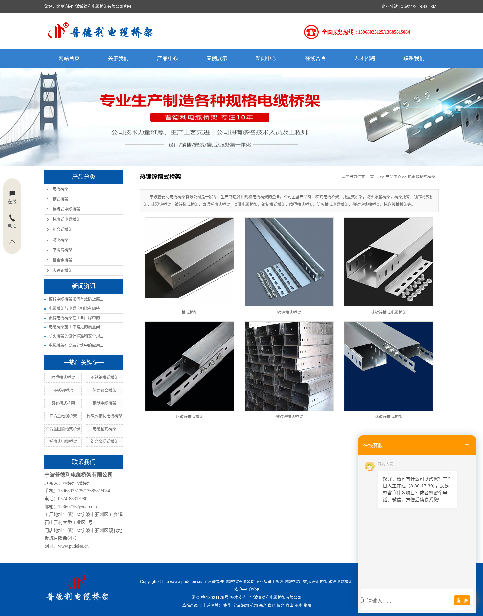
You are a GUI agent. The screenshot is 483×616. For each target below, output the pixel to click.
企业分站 (390, 6)
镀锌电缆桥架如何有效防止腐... (76, 299)
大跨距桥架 (62, 270)
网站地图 (408, 6)
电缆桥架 (60, 189)
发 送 (462, 600)
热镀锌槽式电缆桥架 (388, 312)
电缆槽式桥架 (104, 429)
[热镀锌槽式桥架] (189, 366)
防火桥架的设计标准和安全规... (76, 336)
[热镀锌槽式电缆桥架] (388, 262)
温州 (245, 605)
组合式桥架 (62, 229)
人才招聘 (364, 58)
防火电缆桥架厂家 (291, 582)
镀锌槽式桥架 (63, 403)
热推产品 (190, 605)
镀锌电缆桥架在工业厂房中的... (76, 318)
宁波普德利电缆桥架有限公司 (275, 597)
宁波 (236, 605)
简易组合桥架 (104, 390)
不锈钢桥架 (62, 250)
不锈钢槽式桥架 (104, 377)
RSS (423, 6)
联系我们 (414, 58)
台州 (272, 605)
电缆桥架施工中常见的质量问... (76, 327)
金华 (227, 605)
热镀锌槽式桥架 (421, 177)
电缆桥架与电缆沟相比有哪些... (76, 308)
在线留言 (315, 58)
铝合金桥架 (62, 260)
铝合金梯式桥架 (104, 441)
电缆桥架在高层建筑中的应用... (76, 345)
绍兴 (281, 605)
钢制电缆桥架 (104, 403)
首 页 (374, 177)
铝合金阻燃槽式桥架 (63, 429)
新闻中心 (266, 58)
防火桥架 (60, 240)
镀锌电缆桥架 (340, 582)
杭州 (254, 605)
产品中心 (167, 58)
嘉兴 (263, 605)
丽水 (298, 605)
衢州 (307, 605)
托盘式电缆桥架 (66, 219)
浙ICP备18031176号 (210, 597)
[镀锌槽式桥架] (289, 262)
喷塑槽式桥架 (63, 377)
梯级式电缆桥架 (66, 209)
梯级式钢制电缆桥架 (104, 416)
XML (434, 6)
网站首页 (69, 58)
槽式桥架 (60, 199)
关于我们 (118, 58)
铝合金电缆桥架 (63, 416)
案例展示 (216, 58)
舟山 (289, 605)
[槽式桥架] (189, 262)
